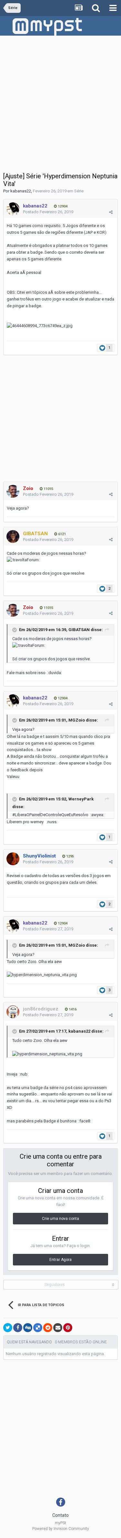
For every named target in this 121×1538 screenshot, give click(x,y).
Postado (48, 211)
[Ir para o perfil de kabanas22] (12, 208)
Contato (60, 1515)
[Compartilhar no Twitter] (7, 1327)
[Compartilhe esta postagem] (111, 212)
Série (79, 191)
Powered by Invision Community (60, 1528)
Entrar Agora (60, 1259)
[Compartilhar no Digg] (27, 1327)
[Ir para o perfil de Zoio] (12, 491)
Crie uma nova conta (60, 1218)
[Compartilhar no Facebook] (17, 1327)
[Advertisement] (60, 99)
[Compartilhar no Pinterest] (67, 1327)
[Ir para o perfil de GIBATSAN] (12, 536)
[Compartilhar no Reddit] (47, 1327)
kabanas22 (20, 191)
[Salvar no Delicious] (37, 1327)
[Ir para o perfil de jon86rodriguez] (12, 1011)
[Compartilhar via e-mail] (57, 1327)
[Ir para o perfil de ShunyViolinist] (12, 858)
